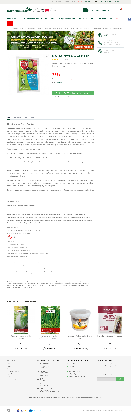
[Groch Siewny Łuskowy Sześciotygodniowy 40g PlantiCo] (50, 320)
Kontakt (114, 11)
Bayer (59, 82)
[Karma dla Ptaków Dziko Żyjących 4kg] (80, 320)
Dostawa (71, 366)
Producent (29, 117)
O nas (9, 364)
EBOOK (10, 23)
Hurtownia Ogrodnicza (14, 379)
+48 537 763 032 (44, 375)
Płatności (71, 369)
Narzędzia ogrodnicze (67, 19)
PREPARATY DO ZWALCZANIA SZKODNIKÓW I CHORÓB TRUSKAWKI (81, 28)
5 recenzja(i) (65, 59)
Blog (116, 19)
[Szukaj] (85, 10)
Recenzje (17, 117)
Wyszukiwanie (11, 374)
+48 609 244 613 (44, 373)
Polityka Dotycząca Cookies (77, 376)
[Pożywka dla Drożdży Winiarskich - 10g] (110, 320)
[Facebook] (8, 410)
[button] (47, 56)
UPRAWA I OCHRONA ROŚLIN (16, 19)
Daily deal (96, 1)
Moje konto (87, 2)
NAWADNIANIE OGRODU (48, 19)
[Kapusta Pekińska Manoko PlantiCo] (21, 320)
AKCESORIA (80, 19)
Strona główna (10, 28)
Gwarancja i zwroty (75, 371)
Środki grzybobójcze (53, 28)
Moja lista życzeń (106, 2)
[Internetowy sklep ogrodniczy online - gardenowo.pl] (19, 10)
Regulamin (72, 364)
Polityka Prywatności (75, 374)
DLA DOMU (89, 19)
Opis (8, 117)
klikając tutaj (97, 398)
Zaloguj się (118, 2)
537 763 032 (105, 11)
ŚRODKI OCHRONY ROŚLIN (38, 28)
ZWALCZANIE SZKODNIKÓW (103, 19)
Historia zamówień (13, 371)
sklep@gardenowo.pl (46, 380)
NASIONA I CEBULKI (33, 19)
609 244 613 (78, 2)
